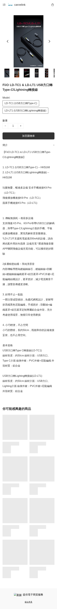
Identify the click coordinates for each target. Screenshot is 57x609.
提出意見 (28, 602)
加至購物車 (28, 135)
